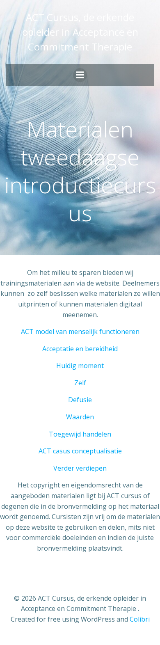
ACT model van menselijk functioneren (80, 331)
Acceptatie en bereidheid (80, 348)
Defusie (80, 399)
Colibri (140, 619)
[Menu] (80, 75)
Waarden (80, 416)
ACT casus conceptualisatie (80, 450)
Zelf (80, 382)
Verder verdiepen (80, 468)
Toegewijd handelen (80, 434)
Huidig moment (80, 365)
